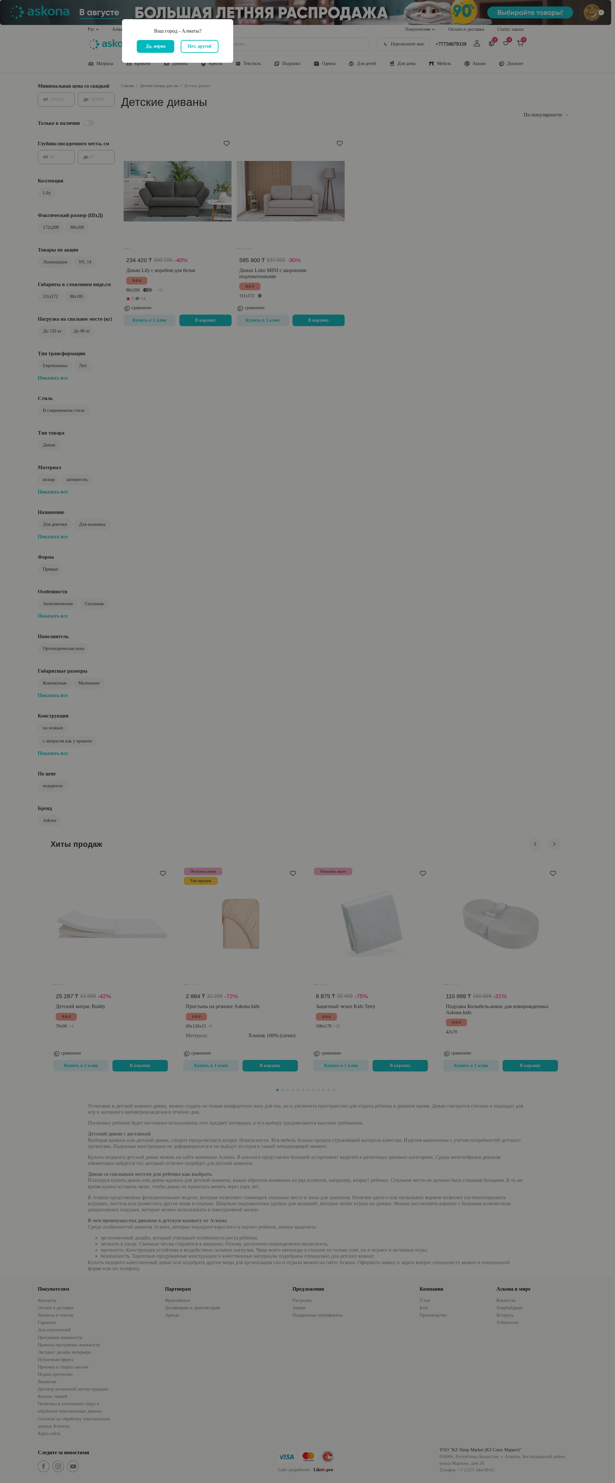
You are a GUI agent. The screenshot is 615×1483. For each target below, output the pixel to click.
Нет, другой (199, 46)
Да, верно (156, 46)
